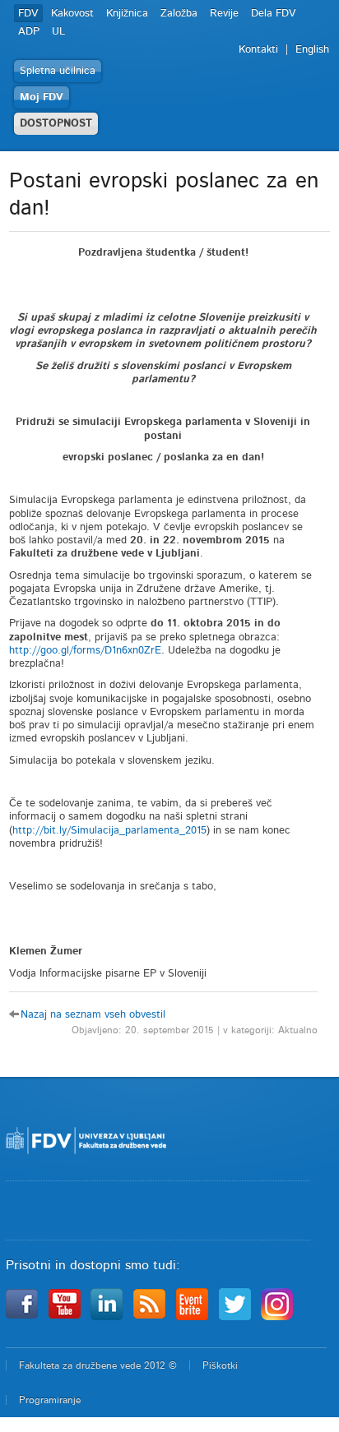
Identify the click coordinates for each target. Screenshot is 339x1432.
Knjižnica (127, 13)
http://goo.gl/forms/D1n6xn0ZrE (85, 650)
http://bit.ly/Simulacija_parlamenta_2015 (109, 830)
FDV (28, 13)
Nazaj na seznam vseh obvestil (93, 1014)
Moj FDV (41, 97)
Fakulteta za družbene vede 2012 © (98, 1365)
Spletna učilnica (57, 71)
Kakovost (72, 13)
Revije (224, 13)
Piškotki (220, 1365)
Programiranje (50, 1400)
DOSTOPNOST (56, 123)
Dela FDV (273, 13)
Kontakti (258, 49)
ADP (28, 31)
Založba (178, 13)
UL (58, 31)
